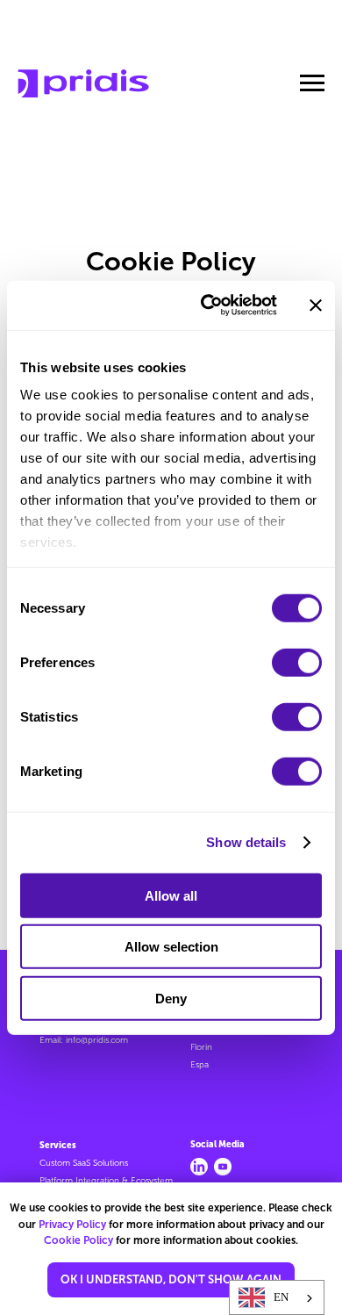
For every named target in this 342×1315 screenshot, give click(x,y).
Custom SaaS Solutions (83, 1163)
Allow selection (171, 946)
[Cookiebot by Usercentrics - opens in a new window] (207, 305)
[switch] (297, 662)
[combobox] (276, 1297)
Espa (199, 1065)
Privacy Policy (72, 1224)
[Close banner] (316, 305)
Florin (201, 1047)
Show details (246, 842)
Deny (171, 997)
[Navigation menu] (312, 83)
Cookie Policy (78, 1240)
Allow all (171, 894)
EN (281, 1297)
